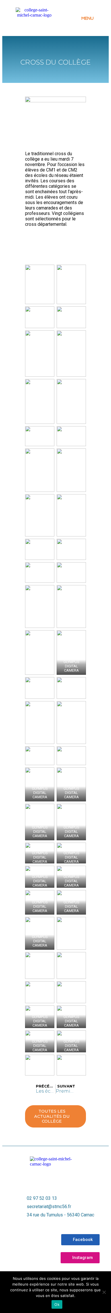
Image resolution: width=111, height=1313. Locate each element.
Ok (56, 1304)
